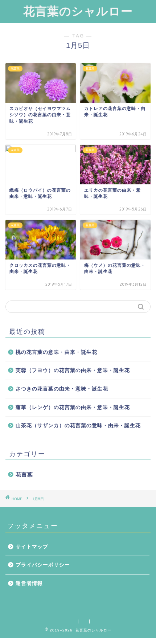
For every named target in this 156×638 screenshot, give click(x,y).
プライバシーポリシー (43, 565)
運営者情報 (29, 583)
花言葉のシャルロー (78, 11)
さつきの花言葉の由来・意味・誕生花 (62, 389)
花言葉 (24, 474)
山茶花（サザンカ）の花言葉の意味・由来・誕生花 (78, 425)
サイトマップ (32, 546)
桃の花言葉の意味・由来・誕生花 (56, 352)
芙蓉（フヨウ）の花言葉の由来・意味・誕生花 (73, 370)
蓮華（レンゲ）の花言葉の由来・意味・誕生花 (73, 407)
